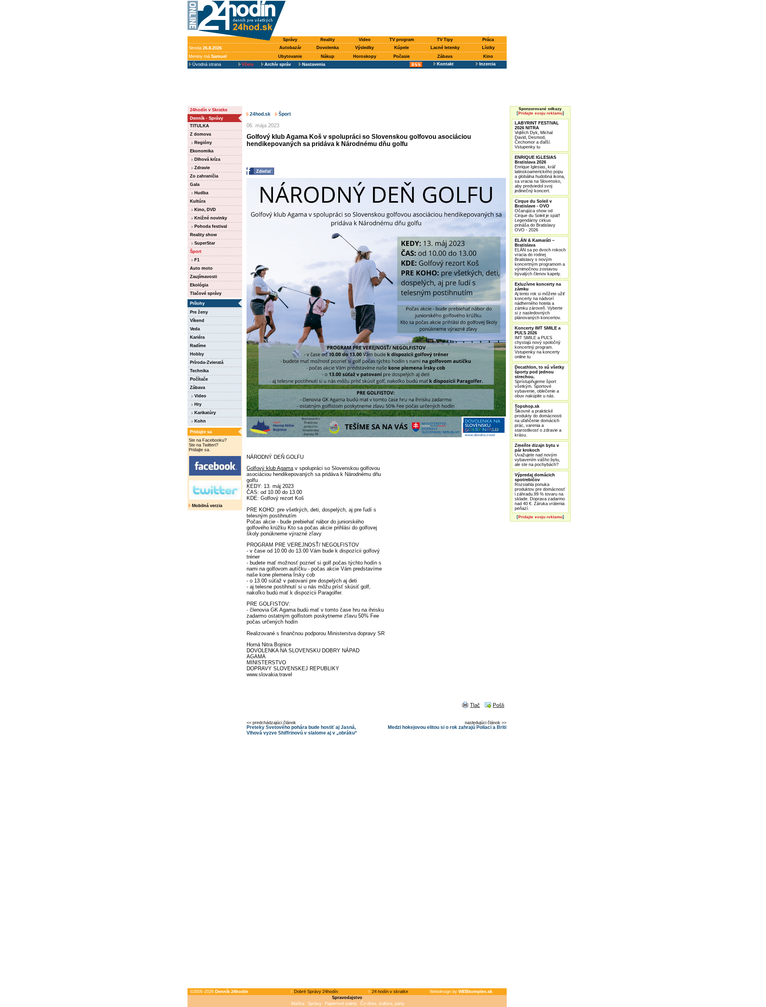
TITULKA (199, 125)
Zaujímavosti (203, 276)
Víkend (197, 320)
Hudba (200, 192)
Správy (290, 39)
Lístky (488, 47)
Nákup (327, 56)
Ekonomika (201, 150)
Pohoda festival (210, 226)
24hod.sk (259, 114)
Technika (199, 370)
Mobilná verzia (206, 505)
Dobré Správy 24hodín (315, 991)
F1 (196, 259)
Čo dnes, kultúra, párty (382, 1003)
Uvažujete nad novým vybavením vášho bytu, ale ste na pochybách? (537, 455)
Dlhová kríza (206, 159)
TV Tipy (445, 39)
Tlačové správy (205, 293)
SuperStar (204, 243)
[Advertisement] (398, 19)
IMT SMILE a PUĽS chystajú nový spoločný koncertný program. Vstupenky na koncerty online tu (538, 342)
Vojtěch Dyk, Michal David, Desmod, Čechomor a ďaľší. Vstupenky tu (537, 134)
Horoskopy (364, 56)
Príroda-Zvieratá (206, 362)
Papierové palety (341, 1003)
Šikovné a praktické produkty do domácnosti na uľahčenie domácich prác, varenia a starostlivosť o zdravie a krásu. (538, 420)
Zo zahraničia (204, 176)
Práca (488, 39)
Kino (488, 56)
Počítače (199, 379)
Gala (194, 184)
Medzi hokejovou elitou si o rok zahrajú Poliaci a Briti (447, 727)
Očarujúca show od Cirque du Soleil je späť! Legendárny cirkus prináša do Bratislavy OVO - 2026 (537, 215)
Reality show (203, 234)
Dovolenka (327, 47)
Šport (195, 251)
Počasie (401, 56)
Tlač (475, 705)
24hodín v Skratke (208, 109)
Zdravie (201, 167)
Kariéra (197, 337)
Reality (327, 39)
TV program (401, 39)
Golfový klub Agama (270, 468)
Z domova (200, 134)
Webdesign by (461, 991)
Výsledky (364, 47)
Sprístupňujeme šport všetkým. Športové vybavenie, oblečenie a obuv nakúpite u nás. (539, 381)
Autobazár (290, 47)
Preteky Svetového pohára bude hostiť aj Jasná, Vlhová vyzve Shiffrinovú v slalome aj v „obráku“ (302, 730)
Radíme (198, 345)
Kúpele (401, 47)
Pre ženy (199, 312)
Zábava (444, 56)
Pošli (498, 705)
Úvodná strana (206, 64)
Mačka (297, 1003)
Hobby (197, 353)
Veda (195, 328)
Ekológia (199, 284)
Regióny (202, 142)
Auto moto (201, 268)
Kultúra (197, 201)
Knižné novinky (210, 217)
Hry (197, 404)
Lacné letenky (445, 47)
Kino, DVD (204, 209)
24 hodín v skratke (389, 991)
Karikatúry (204, 412)
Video (365, 39)
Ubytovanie (290, 56)
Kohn (199, 421)
